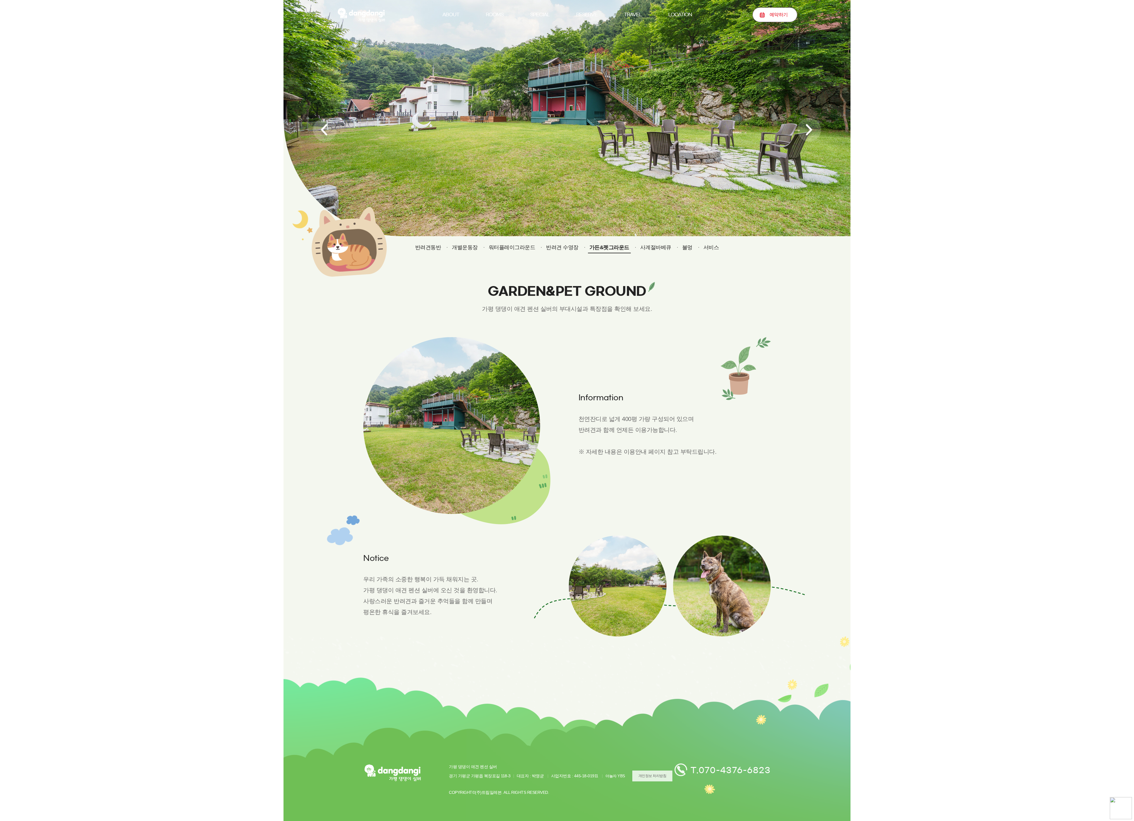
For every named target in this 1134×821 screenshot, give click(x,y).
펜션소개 (450, 42)
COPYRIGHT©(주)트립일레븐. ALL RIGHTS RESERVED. (499, 792)
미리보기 (494, 42)
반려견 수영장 (562, 247)
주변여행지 (633, 42)
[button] (325, 130)
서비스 (711, 247)
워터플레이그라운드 (512, 247)
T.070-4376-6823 (730, 770)
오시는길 (680, 42)
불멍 (687, 247)
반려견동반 (539, 42)
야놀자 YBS (615, 776)
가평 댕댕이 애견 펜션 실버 (361, 14)
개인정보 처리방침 (652, 776)
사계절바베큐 (655, 247)
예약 (779, 14)
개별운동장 (465, 247)
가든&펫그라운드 (609, 247)
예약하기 (587, 42)
